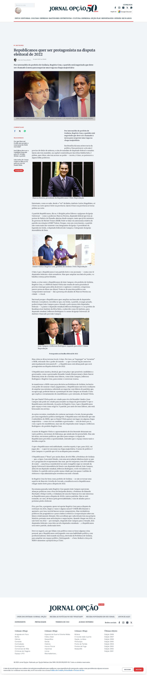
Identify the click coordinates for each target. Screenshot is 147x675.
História (47, 644)
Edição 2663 (109, 646)
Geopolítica (49, 639)
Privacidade (40, 622)
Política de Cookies (57, 670)
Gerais (47, 642)
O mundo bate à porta (82, 637)
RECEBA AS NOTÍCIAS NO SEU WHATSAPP (66, 617)
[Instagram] (119, 8)
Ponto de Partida (80, 644)
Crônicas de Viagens (22, 651)
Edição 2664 (109, 644)
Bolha (17, 637)
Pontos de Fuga (80, 646)
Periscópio (78, 642)
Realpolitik (78, 649)
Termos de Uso (79, 670)
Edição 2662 (109, 649)
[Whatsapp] (131, 8)
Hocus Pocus (50, 646)
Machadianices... (51, 654)
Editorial (25, 18)
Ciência (17, 639)
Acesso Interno (86, 622)
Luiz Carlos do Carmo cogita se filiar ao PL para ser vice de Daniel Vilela (21, 162)
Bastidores (54, 18)
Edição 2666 (109, 639)
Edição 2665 (109, 642)
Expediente (20, 622)
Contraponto (19, 646)
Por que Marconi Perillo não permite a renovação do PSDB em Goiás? (21, 144)
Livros (47, 651)
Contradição (19, 644)
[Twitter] (127, 8)
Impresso (44, 18)
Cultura (76, 18)
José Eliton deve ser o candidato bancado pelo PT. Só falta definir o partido (21, 153)
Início (17, 18)
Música (77, 634)
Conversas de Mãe (22, 649)
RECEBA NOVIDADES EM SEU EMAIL (100, 617)
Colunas (35, 18)
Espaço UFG (19, 654)
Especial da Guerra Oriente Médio (57, 634)
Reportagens (107, 18)
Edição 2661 (109, 651)
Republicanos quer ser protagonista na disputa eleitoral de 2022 (54, 52)
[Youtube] (123, 8)
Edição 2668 (109, 634)
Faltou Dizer (49, 637)
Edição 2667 (109, 637)
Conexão (18, 642)
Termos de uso (62, 622)
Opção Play (96, 18)
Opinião (117, 18)
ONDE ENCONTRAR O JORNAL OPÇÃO (31, 617)
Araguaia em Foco (22, 634)
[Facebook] (115, 8)
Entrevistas (66, 18)
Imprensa (85, 18)
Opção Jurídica (80, 639)
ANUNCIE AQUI (124, 617)
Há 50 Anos (127, 18)
